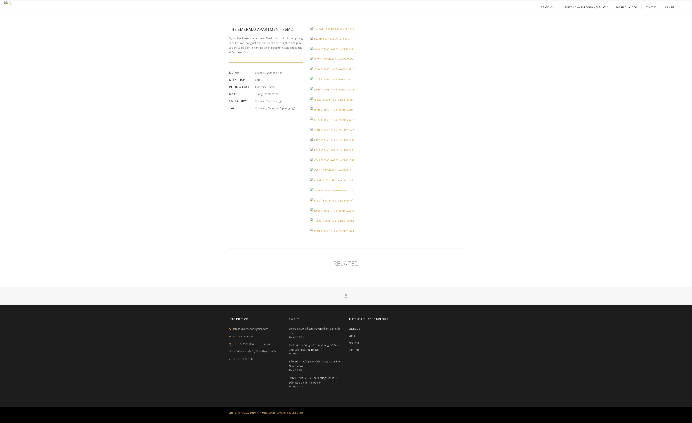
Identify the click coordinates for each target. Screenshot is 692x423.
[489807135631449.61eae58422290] (347, 150)
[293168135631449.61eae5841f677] (347, 130)
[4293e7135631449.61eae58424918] (347, 89)
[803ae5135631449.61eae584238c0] (347, 69)
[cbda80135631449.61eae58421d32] (347, 190)
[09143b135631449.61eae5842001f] (347, 120)
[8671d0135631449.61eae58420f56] (347, 109)
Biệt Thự (354, 349)
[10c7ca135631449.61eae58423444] (347, 29)
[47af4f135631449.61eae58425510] (347, 39)
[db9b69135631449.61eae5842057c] (347, 210)
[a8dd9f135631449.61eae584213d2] (347, 170)
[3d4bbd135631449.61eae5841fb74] (347, 231)
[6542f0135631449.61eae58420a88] (347, 99)
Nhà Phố (354, 342)
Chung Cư (354, 328)
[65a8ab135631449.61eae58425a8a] (347, 49)
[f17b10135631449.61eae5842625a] (347, 220)
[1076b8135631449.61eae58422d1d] (347, 79)
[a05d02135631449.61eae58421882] (347, 160)
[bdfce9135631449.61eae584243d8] (347, 180)
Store (352, 335)
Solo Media (297, 412)
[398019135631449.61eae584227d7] (347, 140)
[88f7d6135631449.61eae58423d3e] (347, 59)
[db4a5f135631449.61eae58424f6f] (347, 200)
